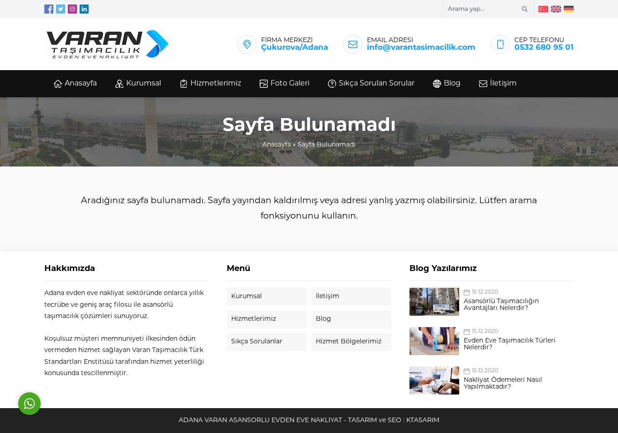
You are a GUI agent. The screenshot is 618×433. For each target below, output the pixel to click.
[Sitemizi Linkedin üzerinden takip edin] (84, 9)
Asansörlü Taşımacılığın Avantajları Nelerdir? (501, 305)
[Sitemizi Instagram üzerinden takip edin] (72, 9)
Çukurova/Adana (294, 48)
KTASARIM (422, 420)
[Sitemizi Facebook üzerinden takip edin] (48, 9)
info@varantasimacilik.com (421, 48)
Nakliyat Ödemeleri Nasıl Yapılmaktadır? (503, 383)
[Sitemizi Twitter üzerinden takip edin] (60, 9)
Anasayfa (276, 145)
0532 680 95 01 (544, 48)
